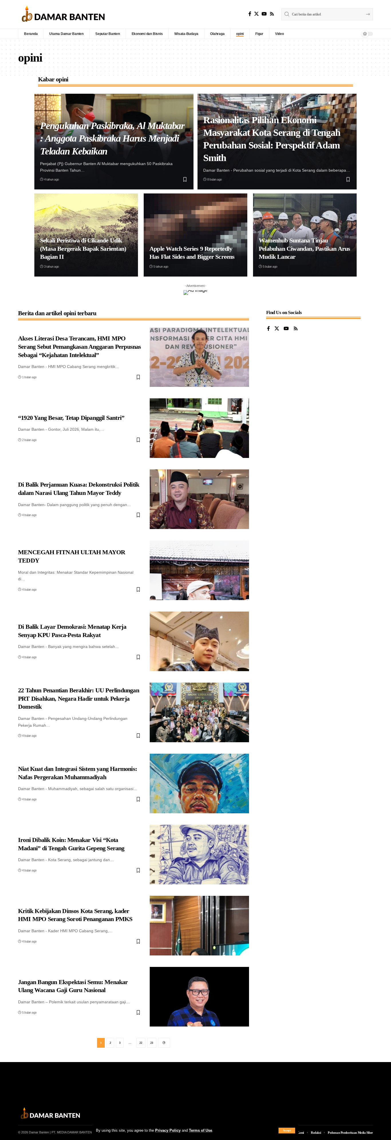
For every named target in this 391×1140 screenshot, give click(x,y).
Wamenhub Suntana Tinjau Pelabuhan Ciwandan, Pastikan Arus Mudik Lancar (304, 248)
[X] (256, 14)
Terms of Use (200, 1130)
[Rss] (272, 14)
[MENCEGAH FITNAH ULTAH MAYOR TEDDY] (199, 570)
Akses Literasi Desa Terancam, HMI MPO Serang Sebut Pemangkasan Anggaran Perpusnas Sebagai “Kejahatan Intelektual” (79, 346)
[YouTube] (264, 14)
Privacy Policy (168, 1130)
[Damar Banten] (63, 14)
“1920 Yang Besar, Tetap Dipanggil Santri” (71, 417)
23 (151, 1042)
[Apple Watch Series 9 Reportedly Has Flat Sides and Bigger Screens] (195, 235)
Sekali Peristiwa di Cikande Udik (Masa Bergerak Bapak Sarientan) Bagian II (83, 248)
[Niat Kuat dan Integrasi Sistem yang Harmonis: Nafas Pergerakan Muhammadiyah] (199, 783)
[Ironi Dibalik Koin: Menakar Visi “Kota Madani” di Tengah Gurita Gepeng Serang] (199, 854)
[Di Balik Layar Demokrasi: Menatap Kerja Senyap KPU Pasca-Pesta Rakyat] (199, 641)
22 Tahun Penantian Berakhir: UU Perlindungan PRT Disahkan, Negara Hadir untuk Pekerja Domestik (78, 698)
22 (140, 1042)
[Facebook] (250, 14)
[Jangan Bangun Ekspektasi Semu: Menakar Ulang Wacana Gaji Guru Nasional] (199, 997)
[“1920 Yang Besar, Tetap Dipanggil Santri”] (199, 428)
